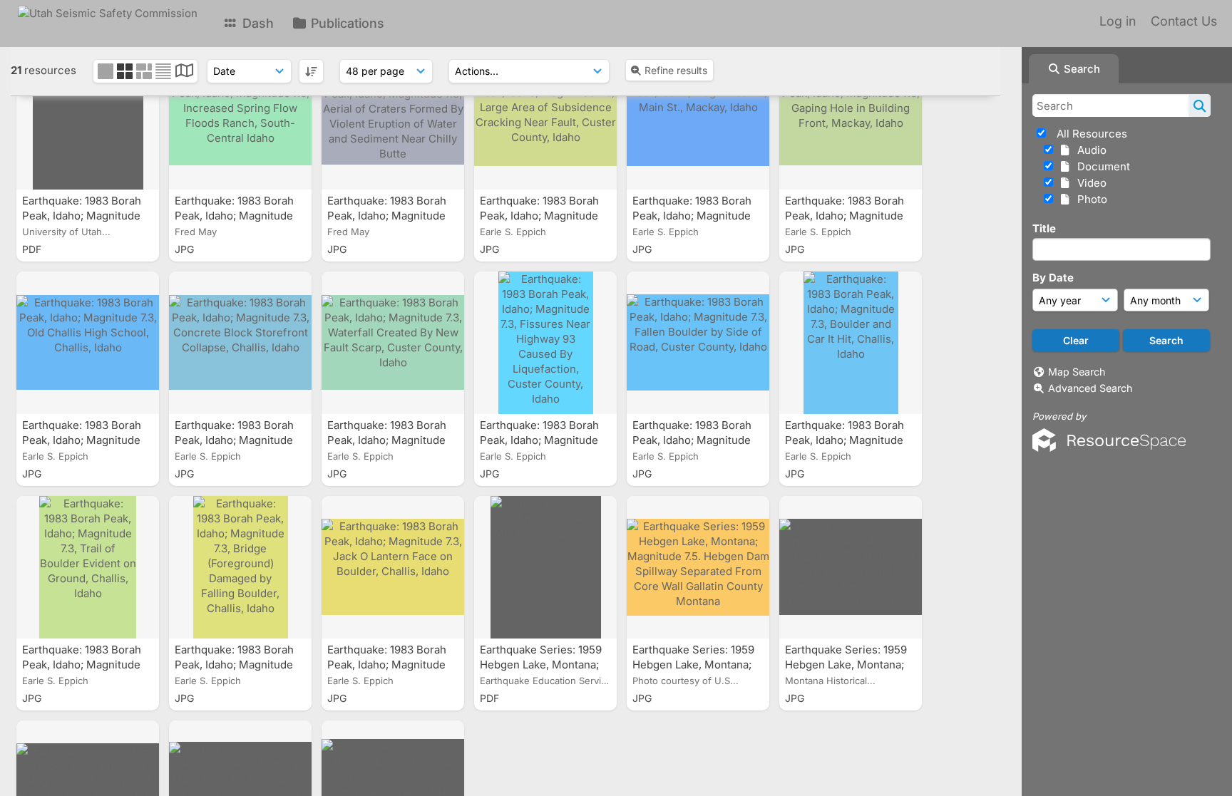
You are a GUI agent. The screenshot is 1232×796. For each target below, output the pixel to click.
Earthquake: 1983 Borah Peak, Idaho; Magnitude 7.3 (81, 215)
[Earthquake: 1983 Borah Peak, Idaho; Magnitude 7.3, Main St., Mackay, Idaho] (698, 118)
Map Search (1076, 372)
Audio (1089, 150)
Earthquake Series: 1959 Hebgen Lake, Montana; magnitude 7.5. (541, 664)
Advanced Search (1090, 388)
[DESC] (311, 71)
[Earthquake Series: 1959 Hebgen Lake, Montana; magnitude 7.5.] (545, 567)
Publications (345, 23)
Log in (1117, 21)
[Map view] (184, 72)
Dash (256, 23)
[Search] (1200, 105)
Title (1044, 228)
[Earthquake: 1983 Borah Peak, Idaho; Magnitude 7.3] (87, 118)
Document (1101, 166)
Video (1089, 183)
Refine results (676, 70)
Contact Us (1184, 21)
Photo (1089, 199)
